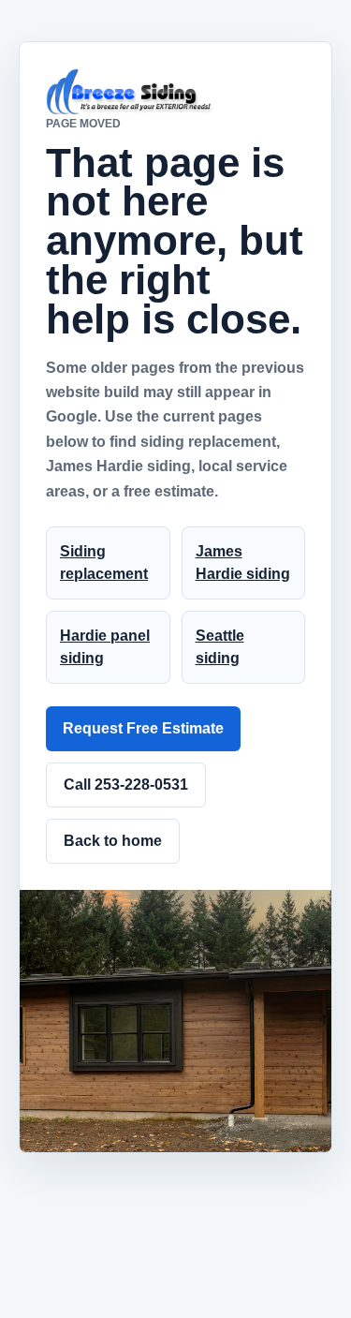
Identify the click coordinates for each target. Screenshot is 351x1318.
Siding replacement (104, 562)
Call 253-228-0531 (126, 784)
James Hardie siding (243, 562)
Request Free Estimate (143, 728)
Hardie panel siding (105, 647)
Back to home (113, 841)
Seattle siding (220, 647)
